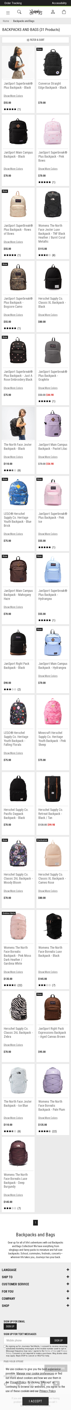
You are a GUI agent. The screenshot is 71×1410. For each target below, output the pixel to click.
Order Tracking (13, 3)
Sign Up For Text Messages (20, 1334)
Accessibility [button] (59, 3)
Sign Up (10, 1326)
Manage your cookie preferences (35, 1373)
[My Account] (52, 12)
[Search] (19, 12)
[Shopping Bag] (64, 12)
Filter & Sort (36, 39)
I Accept (35, 1401)
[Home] (36, 12)
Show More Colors (13, 95)
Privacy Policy (18, 1382)
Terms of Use (51, 1351)
